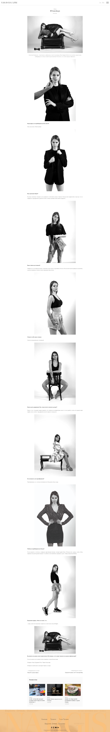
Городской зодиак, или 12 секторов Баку (74, 672)
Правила (53, 719)
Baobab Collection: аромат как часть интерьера (54, 699)
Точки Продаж (63, 719)
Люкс (30, 697)
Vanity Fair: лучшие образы (32, 672)
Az (100, 3)
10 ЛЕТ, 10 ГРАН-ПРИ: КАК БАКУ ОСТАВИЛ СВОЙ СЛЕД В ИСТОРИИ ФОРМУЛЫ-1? (37, 700)
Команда (44, 719)
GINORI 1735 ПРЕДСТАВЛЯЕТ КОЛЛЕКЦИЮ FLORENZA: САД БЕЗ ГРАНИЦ (72, 700)
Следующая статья (76, 670)
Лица (55, 9)
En (103, 3)
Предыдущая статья (33, 670)
